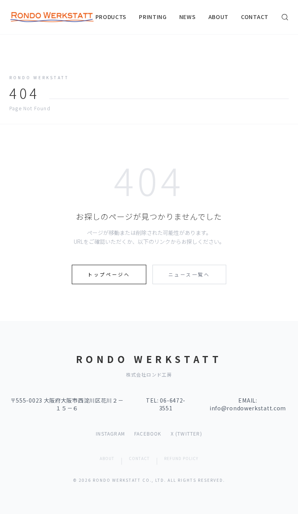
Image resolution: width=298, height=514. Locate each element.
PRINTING (153, 17)
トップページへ (109, 274)
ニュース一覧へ (189, 274)
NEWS (187, 17)
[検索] (285, 17)
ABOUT (218, 17)
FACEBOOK (147, 434)
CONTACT (255, 17)
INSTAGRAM (110, 434)
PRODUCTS (111, 17)
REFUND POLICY (181, 458)
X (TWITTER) (186, 434)
